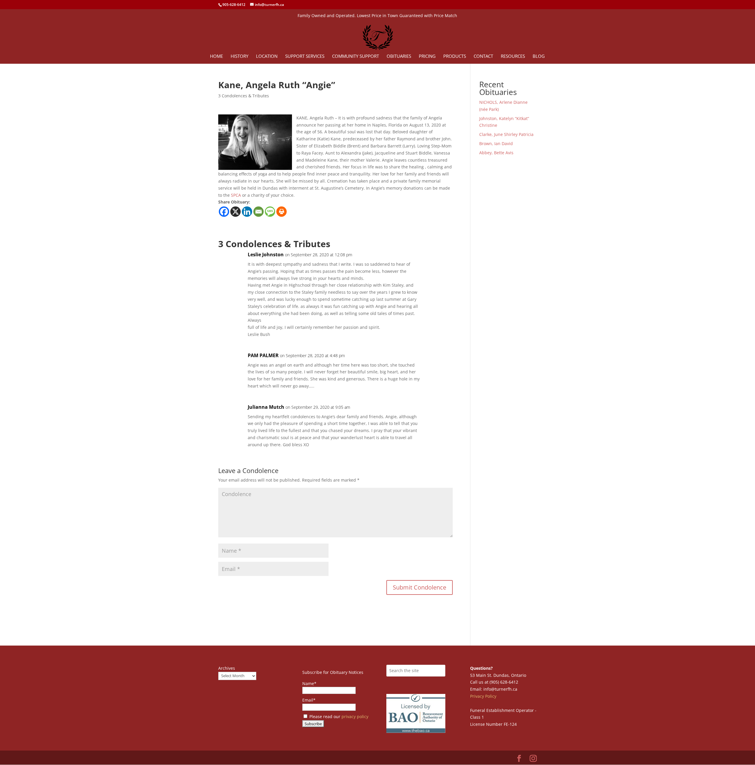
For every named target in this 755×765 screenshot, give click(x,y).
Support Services (304, 56)
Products (454, 56)
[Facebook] (224, 211)
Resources (513, 56)
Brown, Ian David (496, 143)
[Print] (281, 211)
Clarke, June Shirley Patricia (506, 134)
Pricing (427, 56)
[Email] (258, 211)
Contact (483, 56)
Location (267, 56)
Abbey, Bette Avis (496, 152)
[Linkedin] (247, 211)
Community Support (355, 56)
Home (216, 56)
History (239, 56)
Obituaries (399, 56)
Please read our (338, 716)
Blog (539, 56)
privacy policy (355, 716)
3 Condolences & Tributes (243, 96)
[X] (235, 211)
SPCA (236, 195)
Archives (226, 668)
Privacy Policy (483, 696)
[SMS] (270, 211)
